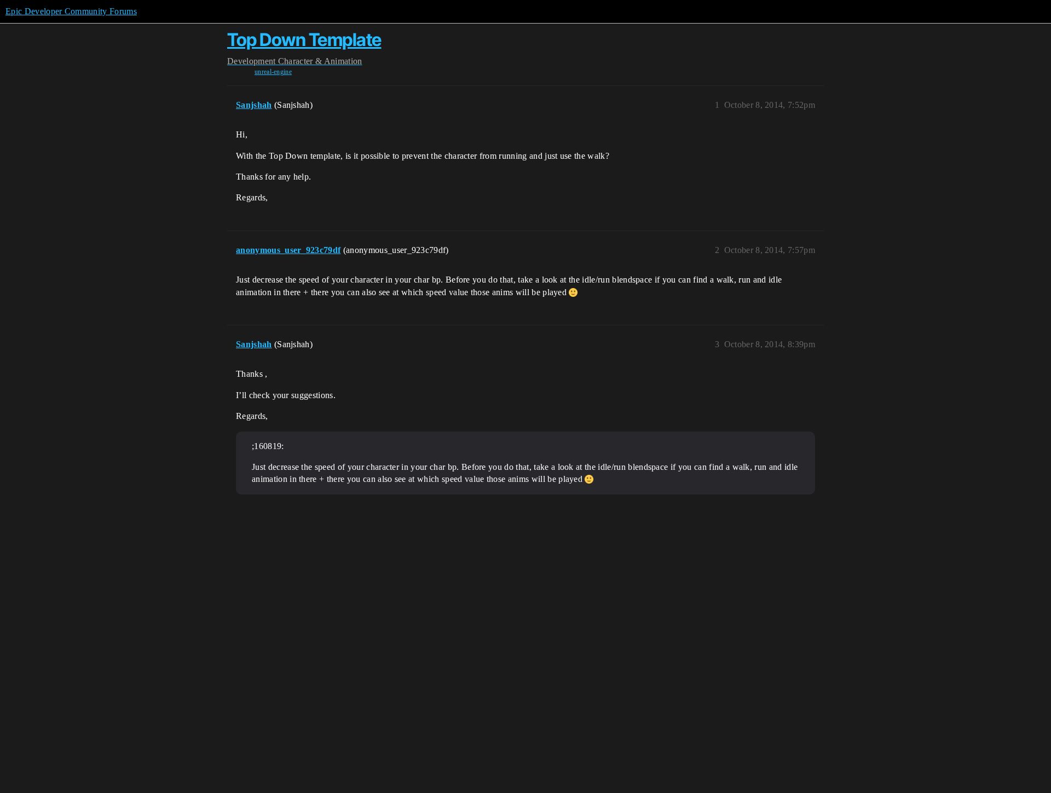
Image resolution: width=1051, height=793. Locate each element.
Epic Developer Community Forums (71, 11)
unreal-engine (273, 72)
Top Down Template (304, 39)
